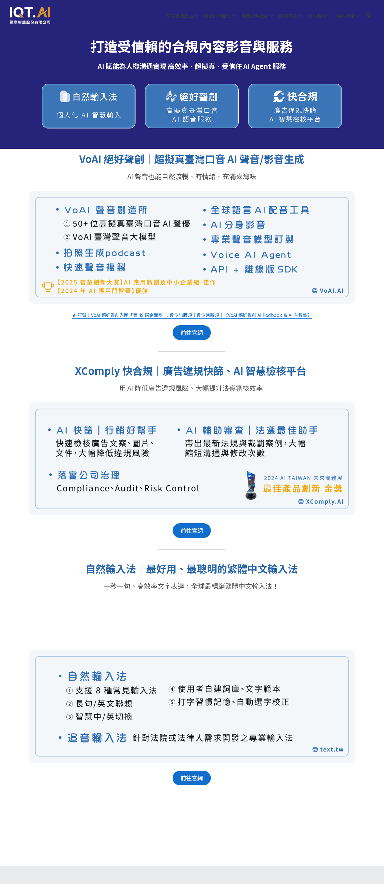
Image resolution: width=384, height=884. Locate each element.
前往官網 (191, 332)
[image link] (30, 15)
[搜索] (368, 15)
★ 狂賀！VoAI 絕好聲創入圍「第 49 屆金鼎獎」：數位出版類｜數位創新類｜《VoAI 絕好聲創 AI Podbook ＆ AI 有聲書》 (192, 315)
